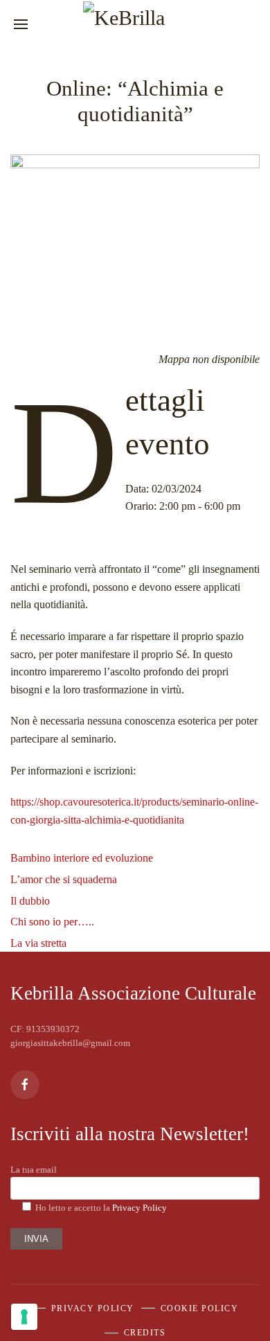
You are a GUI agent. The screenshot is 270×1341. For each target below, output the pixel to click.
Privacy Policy (139, 1207)
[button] (19, 24)
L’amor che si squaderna (63, 879)
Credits (145, 1333)
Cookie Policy (200, 1308)
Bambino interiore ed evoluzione (81, 858)
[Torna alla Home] (135, 24)
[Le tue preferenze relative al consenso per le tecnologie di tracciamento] (24, 1317)
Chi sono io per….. (52, 921)
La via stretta (38, 943)
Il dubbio (30, 901)
